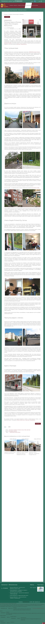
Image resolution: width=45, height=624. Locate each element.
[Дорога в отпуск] (13, 120)
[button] (41, 1)
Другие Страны (35, 5)
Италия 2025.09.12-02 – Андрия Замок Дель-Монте (19, 595)
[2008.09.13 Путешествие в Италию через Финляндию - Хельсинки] (31, 29)
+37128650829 (18, 1)
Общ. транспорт (27, 429)
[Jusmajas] (40, 589)
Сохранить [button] (12, 622)
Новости (15, 5)
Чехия (31, 587)
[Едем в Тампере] (13, 383)
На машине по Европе (13, 429)
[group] (13, 198)
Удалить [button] (8, 617)
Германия (34, 587)
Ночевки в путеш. (21, 429)
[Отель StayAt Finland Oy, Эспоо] (13, 242)
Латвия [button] (19, 5)
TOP (44, 623)
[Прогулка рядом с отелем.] (13, 337)
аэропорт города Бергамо (22, 44)
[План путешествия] (13, 75)
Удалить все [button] (10, 608)
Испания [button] (23, 5)
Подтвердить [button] (3, 612)
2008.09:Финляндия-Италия (15, 432)
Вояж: (7, 432)
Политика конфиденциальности (38, 608)
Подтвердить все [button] (4, 608)
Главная (11, 5)
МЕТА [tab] (9, 426)
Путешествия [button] (28, 5)
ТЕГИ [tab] (5, 426)
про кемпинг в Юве (35, 187)
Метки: (7, 429)
